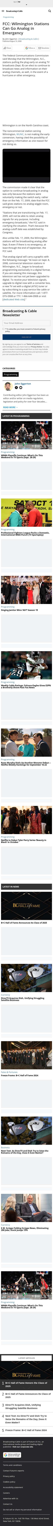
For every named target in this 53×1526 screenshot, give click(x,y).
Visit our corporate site (22, 1447)
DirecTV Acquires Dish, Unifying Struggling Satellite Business (23, 1407)
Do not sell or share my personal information (22, 1509)
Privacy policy (9, 1476)
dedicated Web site (13, 299)
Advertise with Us (10, 1498)
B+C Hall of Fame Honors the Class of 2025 (26, 1384)
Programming (8, 17)
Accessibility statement (13, 1487)
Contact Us (7, 1504)
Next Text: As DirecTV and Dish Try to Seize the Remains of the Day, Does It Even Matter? (26, 1419)
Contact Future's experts (13, 1470)
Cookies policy (9, 1482)
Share (9, 48)
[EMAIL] (21, 387)
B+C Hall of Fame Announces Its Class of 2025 (28, 1395)
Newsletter (45, 48)
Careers (6, 1493)
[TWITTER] (17, 387)
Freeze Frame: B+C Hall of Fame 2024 (26, 1430)
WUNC (20, 134)
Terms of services (33, 344)
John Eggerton (11, 39)
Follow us (31, 48)
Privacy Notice (36, 347)
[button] (3, 11)
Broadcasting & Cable (28, 39)
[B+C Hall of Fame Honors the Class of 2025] (26, 1375)
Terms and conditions (12, 1465)
